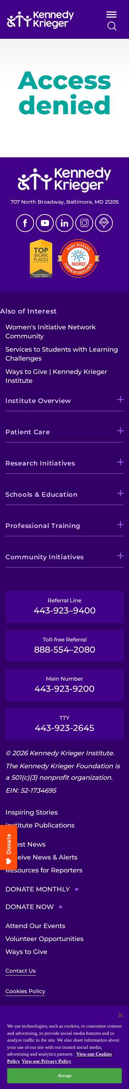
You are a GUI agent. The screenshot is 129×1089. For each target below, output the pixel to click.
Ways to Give (26, 952)
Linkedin (64, 223)
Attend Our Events (35, 926)
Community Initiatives (44, 557)
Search (112, 26)
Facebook (25, 223)
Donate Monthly (37, 889)
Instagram (84, 223)
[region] (64, 1047)
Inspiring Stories (31, 812)
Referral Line (65, 606)
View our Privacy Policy (46, 1061)
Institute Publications (40, 825)
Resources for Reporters (43, 870)
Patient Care (27, 432)
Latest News (25, 844)
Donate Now (29, 907)
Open (111, 15)
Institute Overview (38, 401)
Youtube (45, 223)
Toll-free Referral (64, 645)
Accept (65, 1075)
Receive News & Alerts (41, 857)
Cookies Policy (25, 991)
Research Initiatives (40, 463)
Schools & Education (41, 495)
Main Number (64, 684)
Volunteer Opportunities (44, 939)
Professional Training (42, 526)
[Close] (120, 1015)
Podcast (104, 223)
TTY (64, 723)
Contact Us (20, 970)
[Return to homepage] (47, 20)
